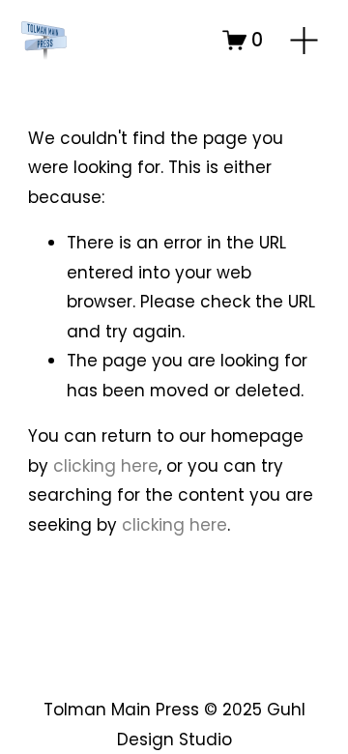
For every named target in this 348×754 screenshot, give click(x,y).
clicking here (106, 466)
